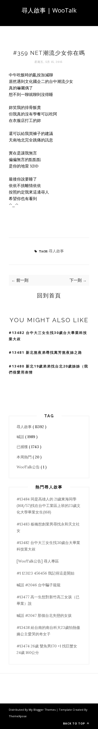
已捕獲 (23, 446)
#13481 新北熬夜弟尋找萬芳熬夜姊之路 (45, 352)
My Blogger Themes (42, 709)
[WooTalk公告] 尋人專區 (38, 561)
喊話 (21, 436)
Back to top (74, 723)
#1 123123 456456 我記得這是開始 (45, 573)
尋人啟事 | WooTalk (49, 10)
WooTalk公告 (29, 467)
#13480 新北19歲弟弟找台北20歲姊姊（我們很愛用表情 (48, 369)
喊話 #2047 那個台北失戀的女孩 (44, 615)
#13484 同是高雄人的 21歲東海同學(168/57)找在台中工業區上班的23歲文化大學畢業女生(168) (48, 506)
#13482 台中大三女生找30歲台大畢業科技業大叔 (48, 335)
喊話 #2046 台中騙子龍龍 (39, 585)
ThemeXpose (18, 716)
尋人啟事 (56, 251)
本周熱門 (25, 457)
